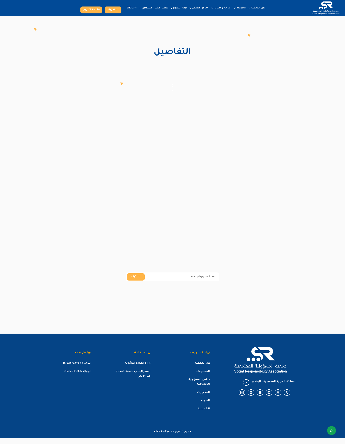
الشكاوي (147, 8)
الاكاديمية (204, 408)
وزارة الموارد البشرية (138, 363)
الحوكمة (241, 8)
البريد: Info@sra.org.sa (77, 363)
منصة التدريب (91, 9)
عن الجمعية (258, 8)
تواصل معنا (161, 8)
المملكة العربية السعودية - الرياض (274, 381)
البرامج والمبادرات (221, 8)
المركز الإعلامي (200, 8)
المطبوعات (203, 371)
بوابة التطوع (180, 8)
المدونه (205, 400)
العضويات (113, 9)
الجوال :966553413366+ (77, 371)
